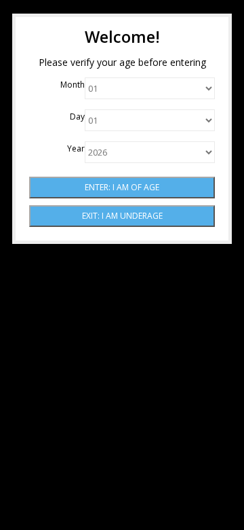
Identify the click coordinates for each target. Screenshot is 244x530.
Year (76, 148)
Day (77, 116)
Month (72, 84)
